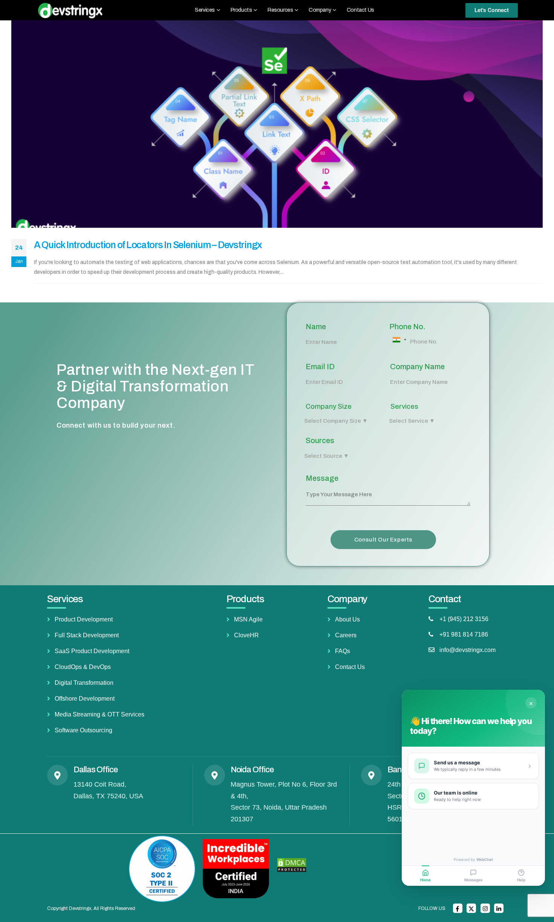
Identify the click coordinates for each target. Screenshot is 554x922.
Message (322, 478)
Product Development (84, 619)
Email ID (320, 366)
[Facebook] (457, 908)
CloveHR (246, 635)
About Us (347, 619)
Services (404, 406)
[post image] (277, 124)
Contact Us (360, 10)
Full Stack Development (87, 635)
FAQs (342, 651)
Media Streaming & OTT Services (99, 714)
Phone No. (407, 326)
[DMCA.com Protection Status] (292, 864)
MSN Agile (248, 619)
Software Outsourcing (83, 730)
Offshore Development (85, 698)
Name (316, 326)
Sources (320, 440)
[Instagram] (485, 908)
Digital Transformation (84, 683)
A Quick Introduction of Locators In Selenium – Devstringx (148, 245)
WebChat (484, 859)
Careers (346, 635)
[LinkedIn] (498, 908)
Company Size (329, 406)
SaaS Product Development (92, 651)
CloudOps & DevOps (83, 667)
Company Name (417, 366)
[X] (471, 908)
